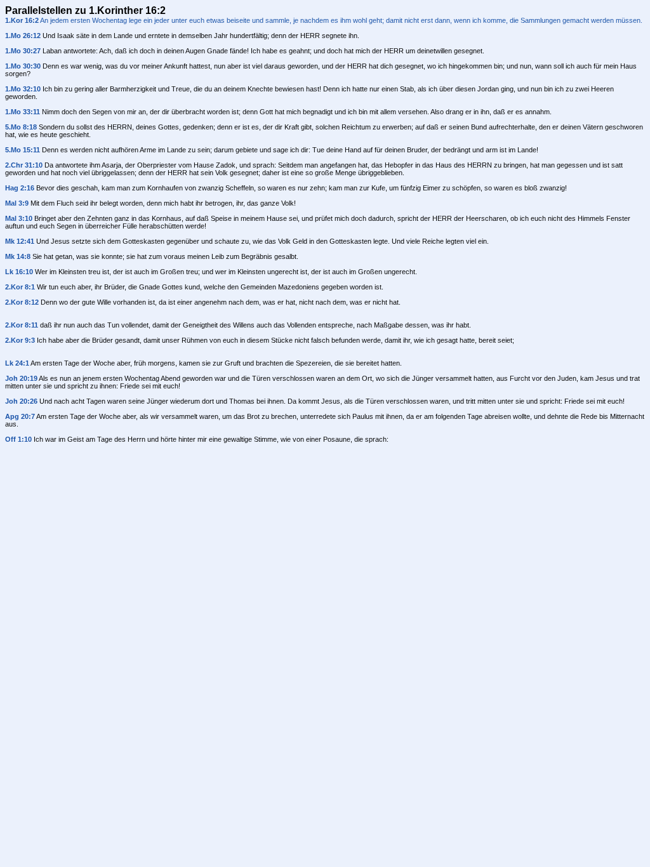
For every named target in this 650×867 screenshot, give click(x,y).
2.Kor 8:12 (22, 302)
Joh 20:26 (21, 401)
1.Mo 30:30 (23, 66)
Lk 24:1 (17, 363)
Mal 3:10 (18, 218)
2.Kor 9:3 (20, 340)
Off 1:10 (18, 439)
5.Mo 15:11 (22, 150)
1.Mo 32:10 (23, 89)
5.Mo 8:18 (21, 127)
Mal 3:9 (17, 203)
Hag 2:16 (19, 188)
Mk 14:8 (17, 256)
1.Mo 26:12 (23, 35)
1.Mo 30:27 (23, 51)
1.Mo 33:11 (22, 112)
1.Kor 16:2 (22, 20)
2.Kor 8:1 (20, 287)
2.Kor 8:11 (21, 325)
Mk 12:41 (19, 241)
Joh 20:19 (21, 378)
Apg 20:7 (20, 416)
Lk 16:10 (19, 271)
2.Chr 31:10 (24, 165)
